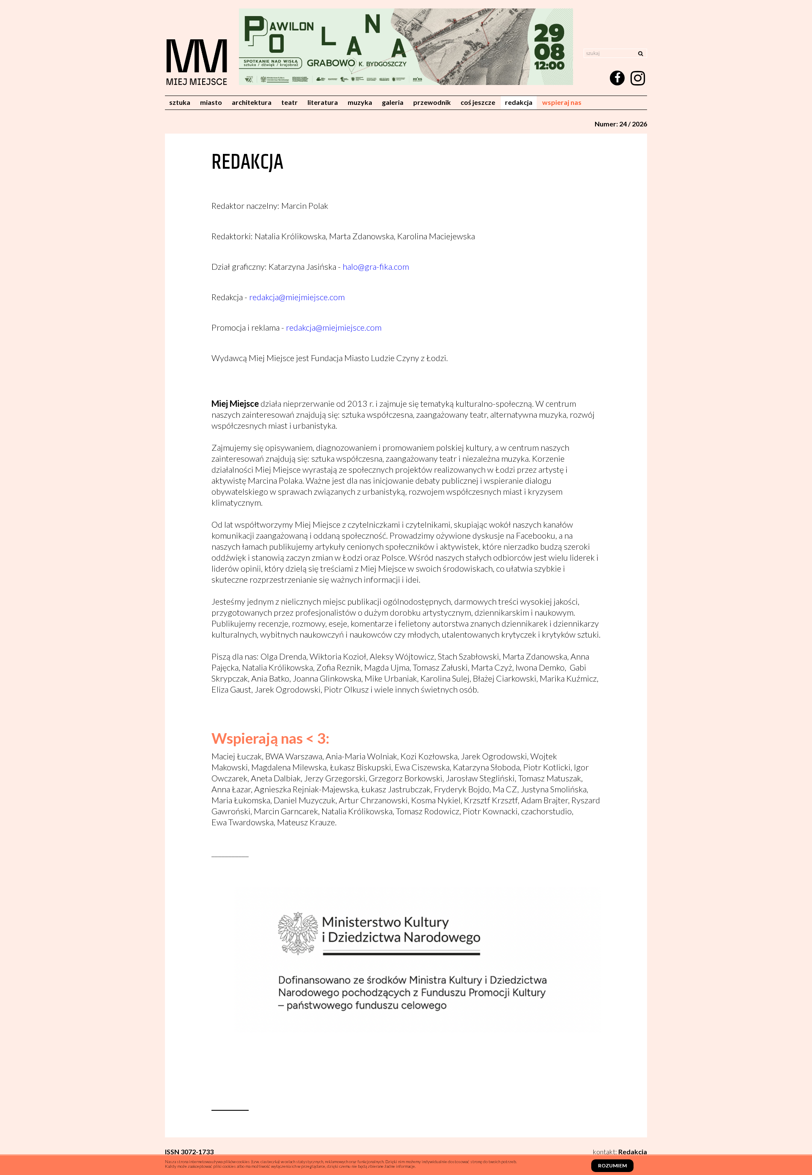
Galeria (392, 102)
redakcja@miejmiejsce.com (297, 297)
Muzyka (360, 102)
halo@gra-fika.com (376, 266)
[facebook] (617, 77)
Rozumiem (612, 1165)
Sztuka (179, 102)
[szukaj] (640, 53)
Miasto (211, 102)
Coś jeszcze (478, 102)
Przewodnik (432, 102)
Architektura (252, 102)
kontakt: (620, 1152)
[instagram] (637, 78)
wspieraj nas (562, 102)
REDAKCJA (518, 102)
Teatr (289, 102)
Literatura (322, 102)
